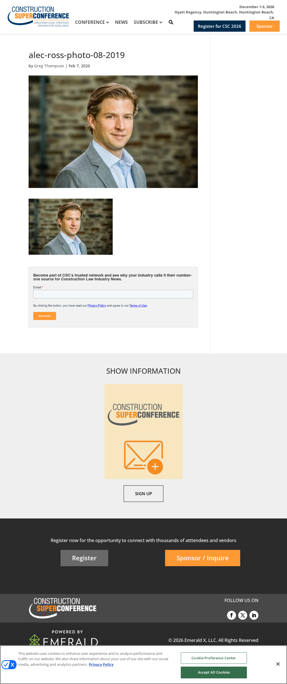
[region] (143, 664)
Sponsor (264, 26)
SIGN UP (143, 493)
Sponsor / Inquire (203, 558)
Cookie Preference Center (213, 657)
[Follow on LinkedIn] (253, 615)
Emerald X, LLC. (200, 640)
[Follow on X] (242, 615)
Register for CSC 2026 (219, 26)
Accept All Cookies (214, 672)
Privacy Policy (101, 664)
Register (84, 558)
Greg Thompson (49, 65)
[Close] (278, 664)
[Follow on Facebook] (231, 615)
